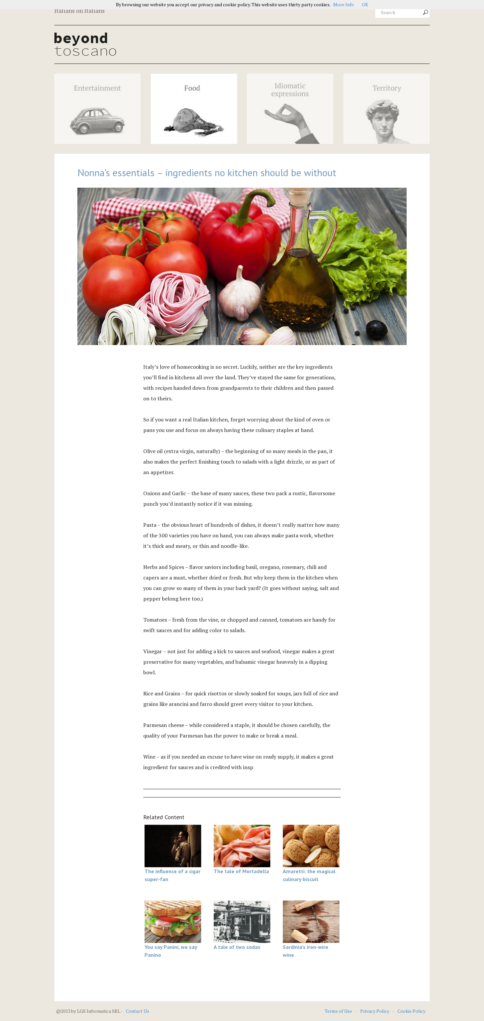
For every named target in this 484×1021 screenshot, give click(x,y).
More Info (343, 4)
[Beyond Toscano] (194, 44)
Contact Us (137, 1011)
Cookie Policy (411, 1011)
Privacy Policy (374, 1011)
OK (365, 4)
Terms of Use (338, 1011)
